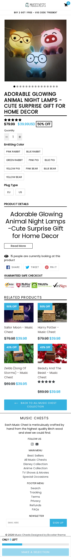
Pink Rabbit (13, 151)
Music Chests (34, 418)
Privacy (36, 501)
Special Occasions (35, 477)
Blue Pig (50, 160)
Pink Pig (34, 160)
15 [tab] (57, 86)
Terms (35, 497)
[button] (13, 120)
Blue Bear (50, 168)
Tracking (35, 492)
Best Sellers (35, 455)
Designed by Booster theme (48, 535)
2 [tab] (17, 86)
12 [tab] (48, 86)
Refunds (35, 505)
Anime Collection (35, 468)
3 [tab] (20, 86)
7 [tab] (33, 86)
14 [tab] (54, 86)
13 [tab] (51, 86)
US (20, 192)
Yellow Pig (13, 168)
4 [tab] (23, 86)
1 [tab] (14, 86)
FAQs (35, 509)
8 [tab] (36, 86)
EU (8, 192)
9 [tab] (39, 86)
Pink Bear (32, 168)
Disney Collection (35, 464)
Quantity (9, 130)
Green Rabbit (14, 160)
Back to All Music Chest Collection (38, 405)
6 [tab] (29, 86)
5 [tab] (26, 86)
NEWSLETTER (36, 516)
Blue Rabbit (33, 151)
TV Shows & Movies (35, 472)
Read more (18, 246)
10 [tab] (42, 86)
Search (36, 488)
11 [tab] (45, 86)
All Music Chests (35, 460)
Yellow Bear (14, 177)
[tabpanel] (35, 51)
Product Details (16, 204)
